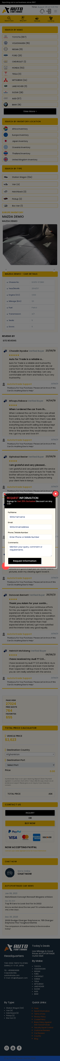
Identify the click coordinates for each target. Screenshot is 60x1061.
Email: (10, 522)
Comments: (13, 542)
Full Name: (12, 512)
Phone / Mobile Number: (18, 532)
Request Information (24, 561)
